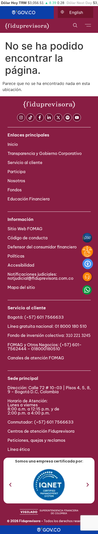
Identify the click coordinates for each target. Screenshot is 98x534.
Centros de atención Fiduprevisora (41, 431)
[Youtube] (77, 117)
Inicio (13, 144)
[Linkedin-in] (49, 117)
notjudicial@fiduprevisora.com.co (40, 278)
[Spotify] (68, 117)
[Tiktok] (30, 117)
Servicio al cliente (25, 162)
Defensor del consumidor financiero (42, 246)
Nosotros (16, 180)
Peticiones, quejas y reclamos (36, 440)
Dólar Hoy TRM (14, 3)
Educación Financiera (29, 198)
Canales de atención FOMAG (37, 357)
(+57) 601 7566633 (44, 317)
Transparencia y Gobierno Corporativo (45, 153)
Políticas (16, 256)
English (76, 12)
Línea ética (19, 449)
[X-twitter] (58, 117)
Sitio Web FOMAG (25, 228)
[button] (10, 484)
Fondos (15, 189)
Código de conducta (27, 237)
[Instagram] (21, 117)
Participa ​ (17, 171)
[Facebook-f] (40, 117)
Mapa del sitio (21, 287)
